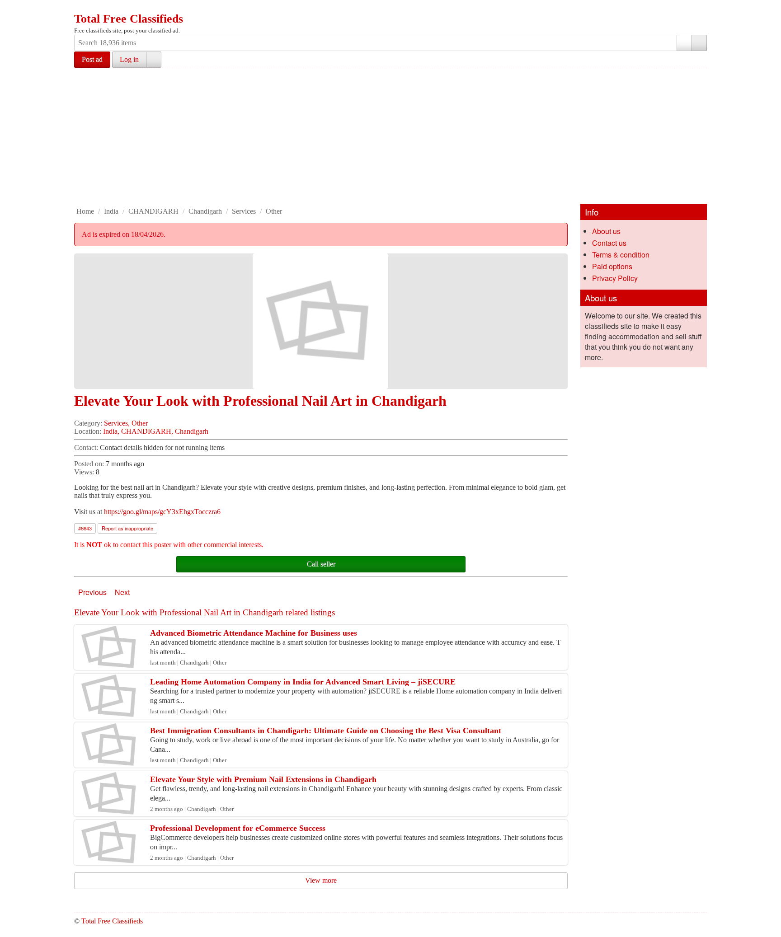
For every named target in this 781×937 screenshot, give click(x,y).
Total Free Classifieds (128, 18)
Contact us (609, 243)
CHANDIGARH (153, 211)
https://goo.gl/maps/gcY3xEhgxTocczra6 (162, 511)
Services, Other (126, 423)
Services (244, 211)
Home (85, 211)
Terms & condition (620, 254)
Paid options (612, 266)
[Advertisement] (390, 136)
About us (606, 231)
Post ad (92, 59)
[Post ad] (99, 8)
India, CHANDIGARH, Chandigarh (155, 431)
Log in (129, 59)
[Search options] (684, 43)
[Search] (699, 43)
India (111, 211)
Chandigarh (205, 211)
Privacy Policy (615, 278)
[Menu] (81, 8)
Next (122, 592)
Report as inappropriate (127, 528)
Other (274, 211)
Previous (92, 592)
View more (321, 880)
